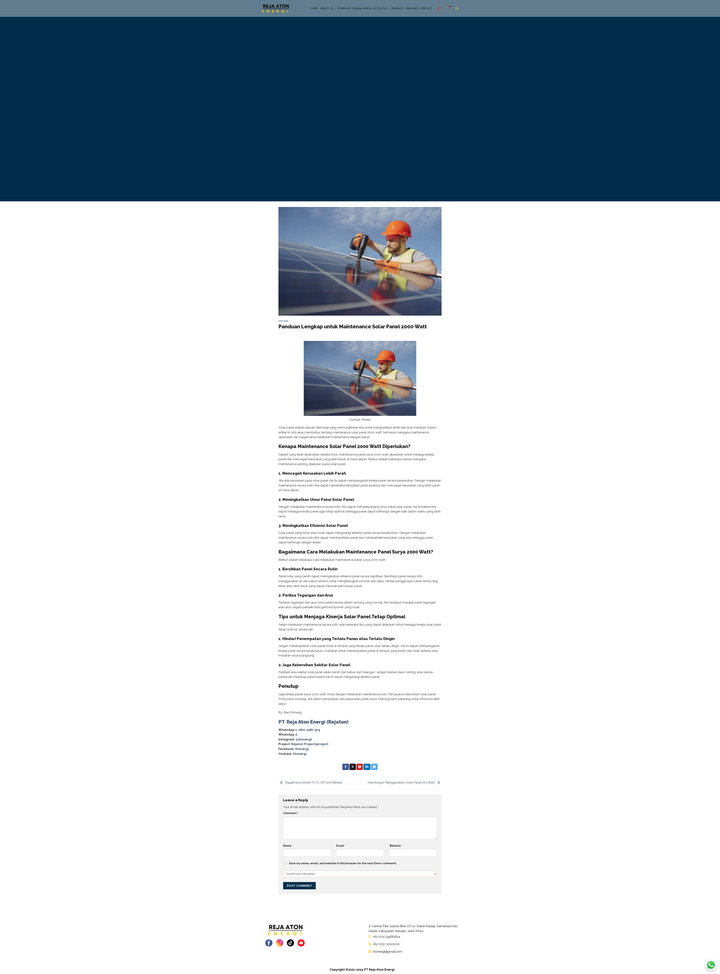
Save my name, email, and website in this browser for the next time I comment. (343, 863)
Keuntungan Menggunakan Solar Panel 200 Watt (402, 782)
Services (412, 8)
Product (397, 8)
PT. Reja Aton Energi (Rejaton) (313, 722)
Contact (426, 8)
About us (326, 8)
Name (288, 845)
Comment (290, 813)
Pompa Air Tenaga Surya (354, 8)
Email (340, 845)
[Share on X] (353, 767)
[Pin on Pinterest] (359, 767)
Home (314, 8)
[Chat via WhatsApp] (711, 965)
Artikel (283, 321)
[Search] (457, 8)
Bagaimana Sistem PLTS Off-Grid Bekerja (313, 782)
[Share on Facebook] (345, 767)
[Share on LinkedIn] (366, 767)
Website (395, 845)
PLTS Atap (380, 8)
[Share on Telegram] (374, 767)
